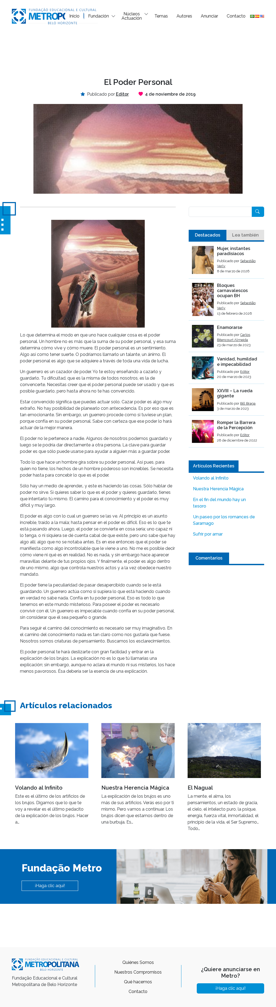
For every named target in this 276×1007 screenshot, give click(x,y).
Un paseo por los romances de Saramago (224, 520)
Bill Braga (248, 403)
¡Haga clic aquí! (50, 885)
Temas (161, 16)
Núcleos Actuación (132, 16)
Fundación (98, 16)
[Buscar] (258, 212)
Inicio (74, 16)
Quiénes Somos (138, 962)
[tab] (207, 235)
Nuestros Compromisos (138, 972)
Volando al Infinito (211, 478)
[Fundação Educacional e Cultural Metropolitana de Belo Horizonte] (55, 15)
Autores (184, 16)
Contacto (236, 16)
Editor (245, 372)
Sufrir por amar (208, 534)
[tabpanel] (226, 346)
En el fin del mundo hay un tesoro (219, 503)
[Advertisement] (138, 50)
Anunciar (209, 16)
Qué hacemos (138, 981)
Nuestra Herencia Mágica (218, 488)
